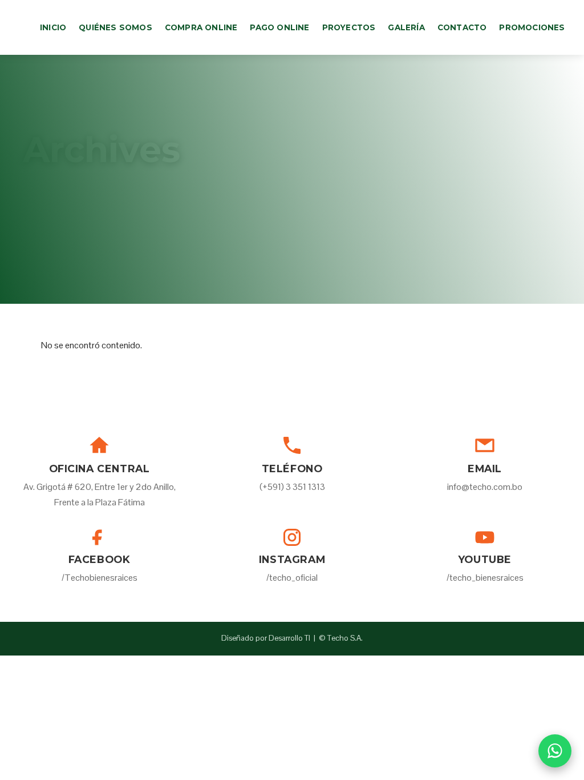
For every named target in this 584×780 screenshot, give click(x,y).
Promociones (532, 27)
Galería (406, 27)
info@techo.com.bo (484, 487)
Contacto (462, 27)
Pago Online (279, 27)
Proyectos (349, 27)
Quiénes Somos (115, 27)
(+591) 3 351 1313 (292, 487)
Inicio (53, 27)
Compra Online (201, 27)
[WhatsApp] (554, 750)
